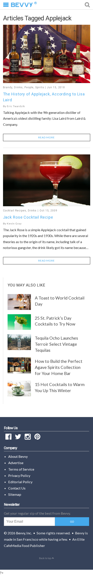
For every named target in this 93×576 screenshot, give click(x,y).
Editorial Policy (20, 482)
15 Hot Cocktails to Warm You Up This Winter (60, 387)
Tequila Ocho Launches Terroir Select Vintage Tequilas (56, 343)
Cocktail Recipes (14, 210)
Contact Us (17, 488)
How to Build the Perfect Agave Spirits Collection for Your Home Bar (58, 367)
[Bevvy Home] (22, 5)
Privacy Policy (19, 475)
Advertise (15, 463)
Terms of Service (21, 469)
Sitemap (14, 494)
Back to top (45, 558)
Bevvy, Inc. (24, 533)
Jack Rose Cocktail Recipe (28, 217)
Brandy (7, 87)
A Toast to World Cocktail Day (59, 300)
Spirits (39, 87)
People (29, 87)
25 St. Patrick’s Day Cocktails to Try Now (55, 321)
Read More (46, 137)
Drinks (18, 87)
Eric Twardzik (16, 106)
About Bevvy (18, 456)
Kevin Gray (14, 223)
